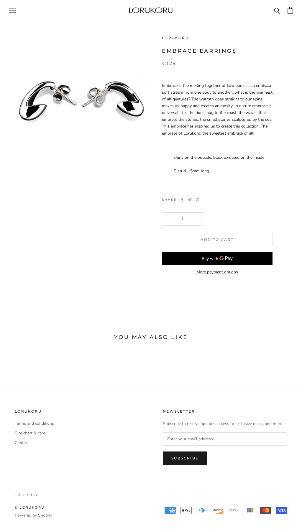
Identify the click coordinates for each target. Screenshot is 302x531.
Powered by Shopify (33, 515)
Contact (22, 443)
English (23, 495)
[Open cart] (290, 10)
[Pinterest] (197, 199)
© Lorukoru (30, 507)
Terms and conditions (34, 423)
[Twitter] (190, 199)
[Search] (277, 10)
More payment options (217, 272)
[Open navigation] (12, 10)
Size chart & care (30, 433)
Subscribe (185, 458)
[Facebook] (182, 199)
